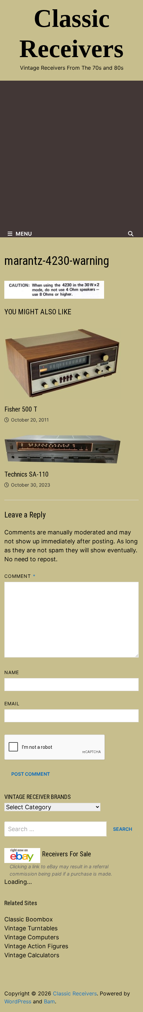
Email (12, 703)
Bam (49, 1001)
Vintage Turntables (31, 928)
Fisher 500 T (20, 409)
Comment (20, 576)
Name (11, 672)
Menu (24, 233)
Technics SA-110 (26, 474)
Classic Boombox (28, 919)
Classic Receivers (75, 993)
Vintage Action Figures (36, 946)
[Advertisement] (71, 155)
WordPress (17, 1001)
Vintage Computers (31, 937)
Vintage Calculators (31, 955)
